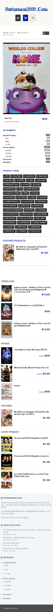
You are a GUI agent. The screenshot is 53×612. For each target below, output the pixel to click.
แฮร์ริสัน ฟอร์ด (35, 227)
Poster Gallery (9, 121)
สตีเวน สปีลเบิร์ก (11, 206)
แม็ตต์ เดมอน (21, 227)
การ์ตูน (30, 180)
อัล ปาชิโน (29, 210)
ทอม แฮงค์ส (9, 197)
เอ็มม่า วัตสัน (40, 218)
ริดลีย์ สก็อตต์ (42, 201)
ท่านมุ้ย (32, 197)
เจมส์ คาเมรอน (26, 214)
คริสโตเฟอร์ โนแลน (12, 184)
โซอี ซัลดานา (10, 231)
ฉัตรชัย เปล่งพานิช (32, 189)
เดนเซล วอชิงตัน (41, 214)
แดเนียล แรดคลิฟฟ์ (39, 222)
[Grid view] (44, 33)
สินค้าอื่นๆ (7, 162)
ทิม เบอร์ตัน (21, 197)
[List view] (47, 33)
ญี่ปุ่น (7, 141)
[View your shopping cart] (25, 18)
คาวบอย (25, 184)
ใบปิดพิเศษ (22, 231)
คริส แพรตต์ (41, 180)
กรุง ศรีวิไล (20, 180)
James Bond (30, 176)
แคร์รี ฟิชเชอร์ (24, 222)
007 (7, 176)
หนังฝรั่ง (16, 121)
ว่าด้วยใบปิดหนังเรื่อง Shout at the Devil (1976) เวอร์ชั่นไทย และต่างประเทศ (26, 531)
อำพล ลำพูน (41, 210)
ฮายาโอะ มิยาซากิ (11, 214)
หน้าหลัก (6, 33)
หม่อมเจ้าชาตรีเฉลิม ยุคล (14, 210)
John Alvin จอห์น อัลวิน (11, 543)
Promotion (7, 159)
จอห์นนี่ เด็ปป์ (10, 189)
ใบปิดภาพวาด (35, 231)
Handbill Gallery (9, 135)
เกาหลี (7, 144)
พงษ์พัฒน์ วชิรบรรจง (12, 201)
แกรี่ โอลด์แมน (10, 222)
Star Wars (9, 180)
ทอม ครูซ (35, 193)
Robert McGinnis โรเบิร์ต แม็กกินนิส (15, 548)
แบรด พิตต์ (9, 227)
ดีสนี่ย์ (26, 193)
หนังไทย (8, 156)
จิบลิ (20, 189)
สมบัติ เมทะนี (25, 206)
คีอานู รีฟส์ (36, 184)
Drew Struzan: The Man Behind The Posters (19, 537)
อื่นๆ (7, 138)
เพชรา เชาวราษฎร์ (26, 218)
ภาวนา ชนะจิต (28, 201)
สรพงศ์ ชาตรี (38, 206)
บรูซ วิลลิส (42, 197)
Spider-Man (43, 176)
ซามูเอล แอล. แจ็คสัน (12, 193)
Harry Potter (17, 176)
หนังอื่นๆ (8, 153)
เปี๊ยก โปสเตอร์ (10, 218)
